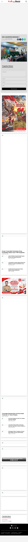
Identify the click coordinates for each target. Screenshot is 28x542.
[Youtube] (17, 528)
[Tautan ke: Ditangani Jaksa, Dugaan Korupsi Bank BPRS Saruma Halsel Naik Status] (4, 433)
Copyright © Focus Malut (5, 532)
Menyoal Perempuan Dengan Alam (12, 458)
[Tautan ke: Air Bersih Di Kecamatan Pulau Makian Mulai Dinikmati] (4, 271)
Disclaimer (7, 533)
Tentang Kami (14, 532)
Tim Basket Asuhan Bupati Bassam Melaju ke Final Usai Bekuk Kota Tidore (16, 263)
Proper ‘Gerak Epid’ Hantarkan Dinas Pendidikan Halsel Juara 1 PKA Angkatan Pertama (13, 252)
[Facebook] (10, 528)
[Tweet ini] (20, 39)
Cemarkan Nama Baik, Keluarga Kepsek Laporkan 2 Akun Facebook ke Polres (16, 425)
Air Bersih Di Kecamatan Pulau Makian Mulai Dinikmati (15, 269)
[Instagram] (15, 528)
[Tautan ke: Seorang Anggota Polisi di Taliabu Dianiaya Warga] (4, 420)
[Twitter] (13, 528)
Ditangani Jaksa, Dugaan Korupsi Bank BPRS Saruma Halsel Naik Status (16, 432)
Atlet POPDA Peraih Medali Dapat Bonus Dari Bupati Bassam (16, 257)
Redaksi (20, 532)
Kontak (2, 533)
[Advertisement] (14, 19)
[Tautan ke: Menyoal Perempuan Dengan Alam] (14, 454)
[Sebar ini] (18, 39)
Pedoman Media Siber (16, 533)
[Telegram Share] (22, 39)
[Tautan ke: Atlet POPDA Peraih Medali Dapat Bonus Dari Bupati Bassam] (4, 258)
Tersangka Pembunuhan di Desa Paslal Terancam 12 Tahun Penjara (13, 414)
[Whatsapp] (25, 39)
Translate (9, 521)
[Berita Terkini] (14, 1)
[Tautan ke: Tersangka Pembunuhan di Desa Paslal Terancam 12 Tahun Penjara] (14, 405)
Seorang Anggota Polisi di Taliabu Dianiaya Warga (16, 419)
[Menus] (2, 1)
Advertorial (4, 39)
